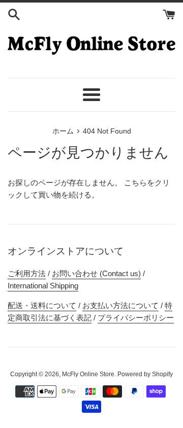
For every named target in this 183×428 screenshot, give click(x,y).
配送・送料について (42, 305)
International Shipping (43, 285)
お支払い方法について (120, 305)
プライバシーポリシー (136, 317)
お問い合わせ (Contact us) (96, 273)
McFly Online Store (88, 374)
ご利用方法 (27, 273)
